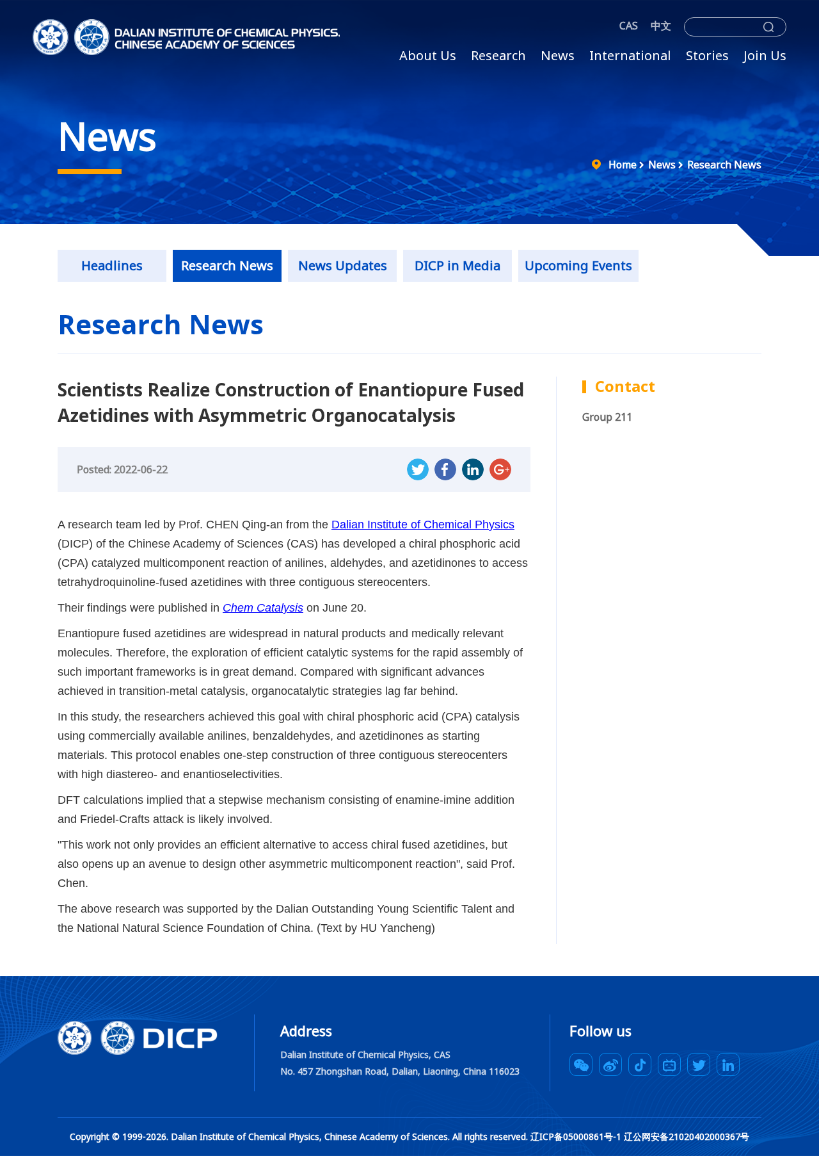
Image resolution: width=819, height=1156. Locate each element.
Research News (724, 165)
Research (498, 55)
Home (622, 165)
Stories (707, 55)
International (630, 55)
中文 (661, 26)
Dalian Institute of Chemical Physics (422, 524)
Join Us (764, 55)
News (558, 55)
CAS (628, 26)
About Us (427, 55)
